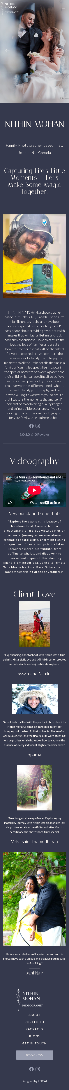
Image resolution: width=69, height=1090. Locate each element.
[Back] (7, 51)
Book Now (34, 1055)
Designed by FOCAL (34, 1081)
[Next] (61, 51)
